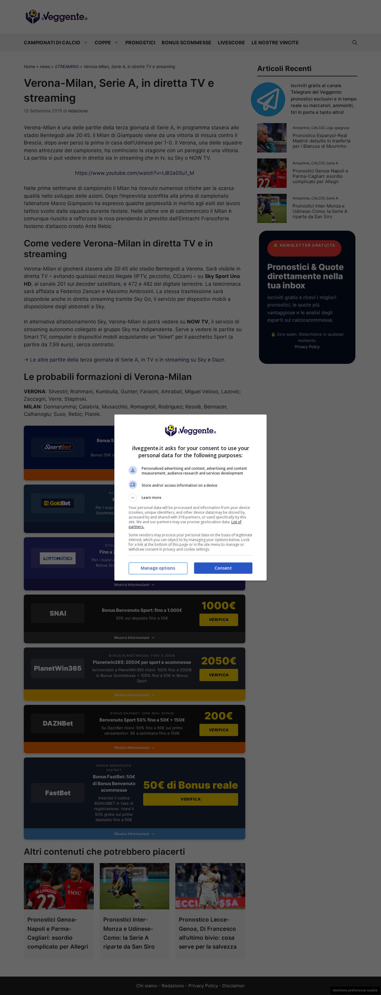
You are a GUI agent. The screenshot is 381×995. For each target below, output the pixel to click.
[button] (190, 497)
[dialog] (190, 497)
